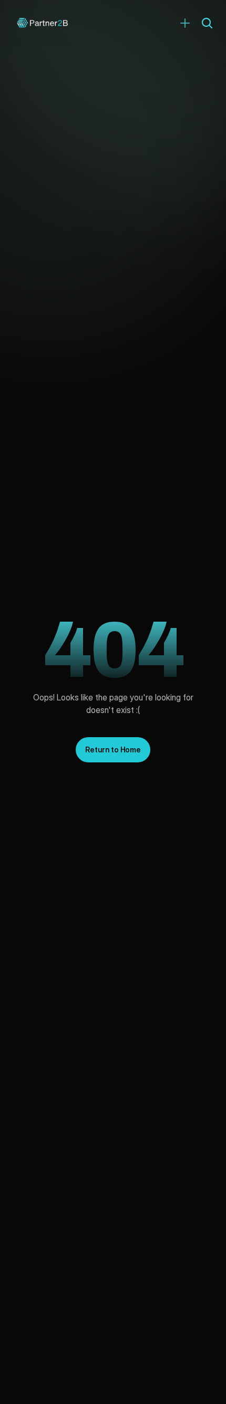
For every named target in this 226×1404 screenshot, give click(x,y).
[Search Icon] (207, 23)
